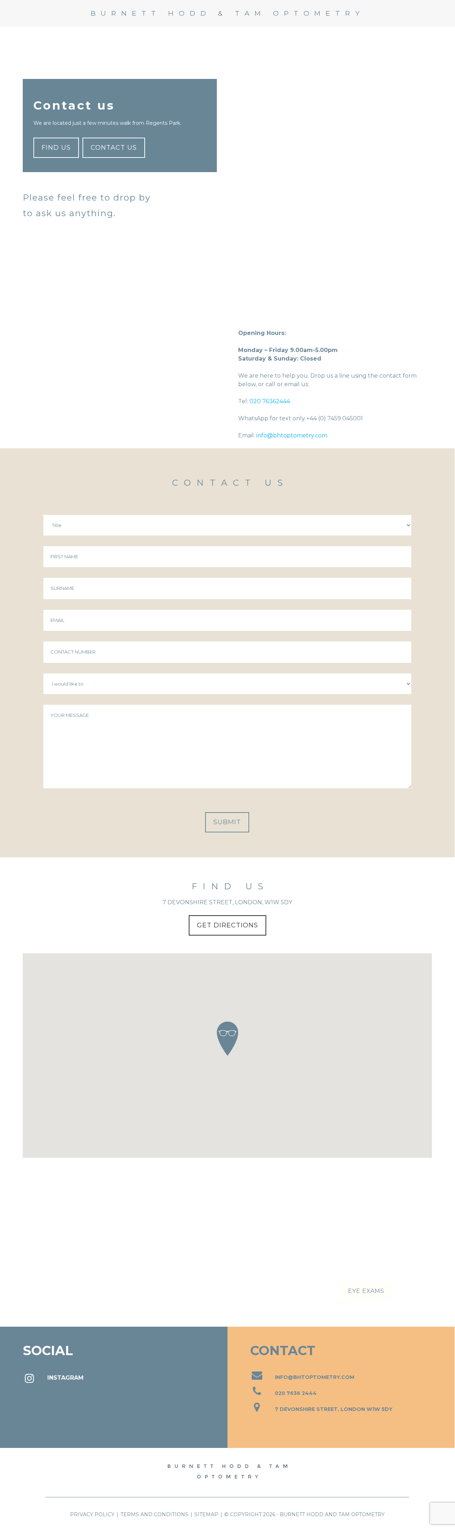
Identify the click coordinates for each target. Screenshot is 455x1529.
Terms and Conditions (154, 1514)
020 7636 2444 (296, 1393)
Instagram (65, 1377)
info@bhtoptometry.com (291, 435)
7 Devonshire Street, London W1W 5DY (333, 1409)
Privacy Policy (92, 1514)
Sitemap (206, 1514)
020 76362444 (270, 401)
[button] (435, 13)
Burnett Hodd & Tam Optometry (228, 13)
